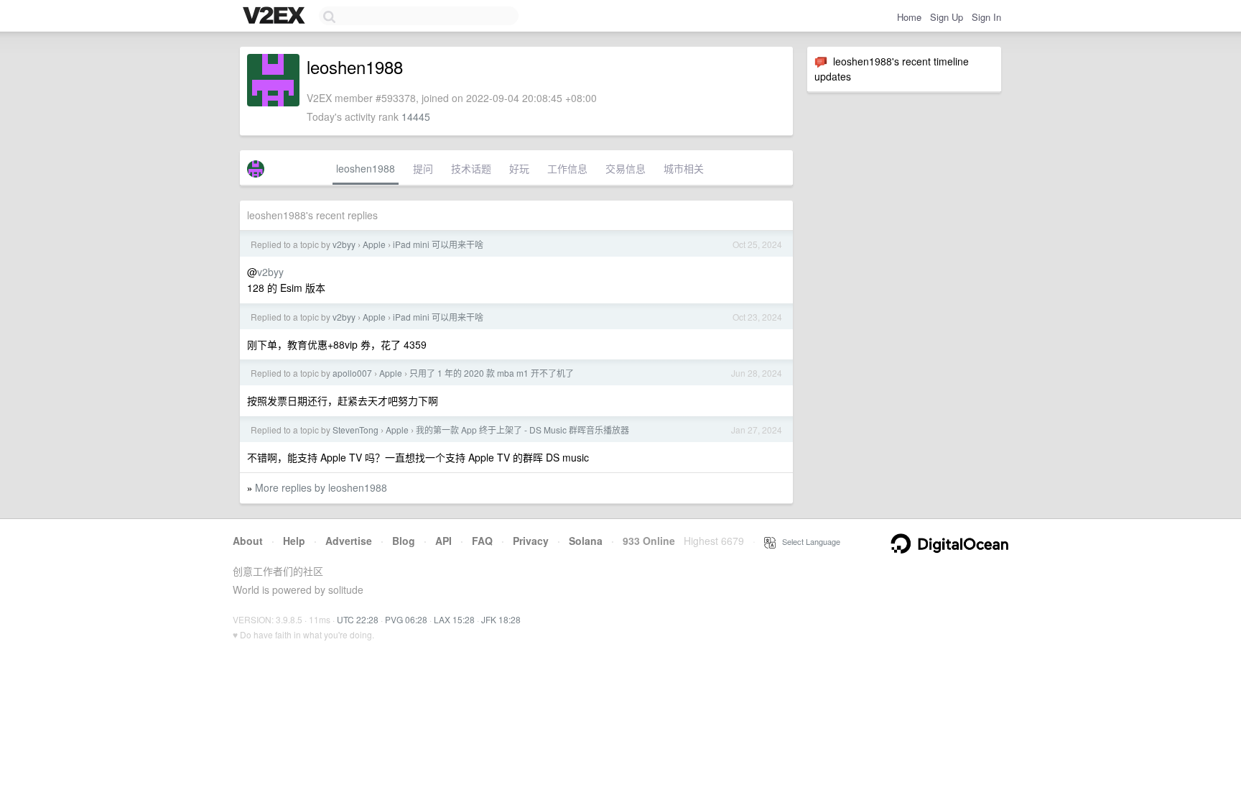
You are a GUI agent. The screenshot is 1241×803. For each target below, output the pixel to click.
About (248, 540)
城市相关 (684, 168)
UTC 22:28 (357, 619)
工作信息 (567, 168)
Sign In (986, 17)
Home (909, 17)
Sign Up (946, 17)
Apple (374, 244)
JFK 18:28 (501, 619)
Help (294, 540)
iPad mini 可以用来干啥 (438, 244)
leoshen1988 (365, 168)
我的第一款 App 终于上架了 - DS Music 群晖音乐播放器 (522, 429)
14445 (415, 116)
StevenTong (355, 429)
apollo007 (352, 373)
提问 (423, 168)
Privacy (531, 540)
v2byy (344, 244)
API (443, 540)
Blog (403, 540)
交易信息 (625, 168)
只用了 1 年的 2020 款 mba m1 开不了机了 (491, 373)
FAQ (482, 540)
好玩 (519, 168)
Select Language (808, 541)
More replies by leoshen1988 (321, 487)
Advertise (348, 540)
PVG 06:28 (406, 619)
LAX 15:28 (454, 619)
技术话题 (471, 168)
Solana (586, 540)
